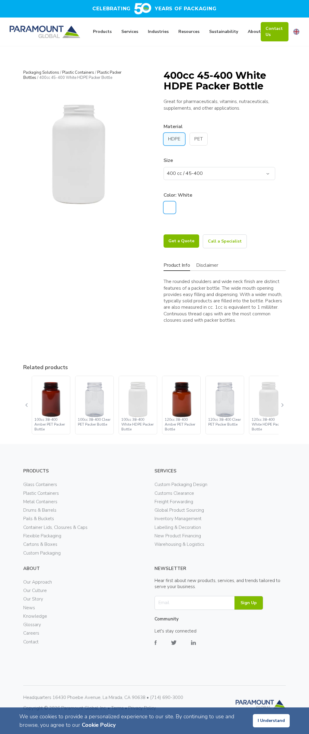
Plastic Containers (78, 72)
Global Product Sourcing (179, 510)
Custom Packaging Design (180, 484)
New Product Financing (177, 536)
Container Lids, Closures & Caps (55, 527)
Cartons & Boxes (40, 544)
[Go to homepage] (45, 32)
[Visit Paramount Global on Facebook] (162, 647)
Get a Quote (181, 241)
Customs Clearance (174, 493)
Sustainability (223, 31)
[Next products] (282, 405)
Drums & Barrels (39, 510)
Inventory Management (178, 519)
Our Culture (35, 591)
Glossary (32, 625)
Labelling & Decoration (177, 527)
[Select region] (296, 32)
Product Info (177, 265)
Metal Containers (40, 502)
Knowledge (35, 616)
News (29, 608)
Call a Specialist (225, 241)
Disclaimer (207, 265)
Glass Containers (40, 484)
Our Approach (37, 582)
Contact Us (274, 31)
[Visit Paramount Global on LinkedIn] (200, 647)
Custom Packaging (42, 553)
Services (129, 31)
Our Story (33, 599)
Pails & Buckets (38, 519)
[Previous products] (26, 405)
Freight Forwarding (173, 502)
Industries (158, 31)
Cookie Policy (99, 725)
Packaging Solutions (41, 72)
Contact (31, 642)
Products (102, 31)
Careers (31, 633)
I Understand (271, 720)
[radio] (170, 207)
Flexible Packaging (42, 536)
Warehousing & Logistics (179, 544)
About (254, 31)
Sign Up (249, 603)
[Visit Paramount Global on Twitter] (181, 647)
